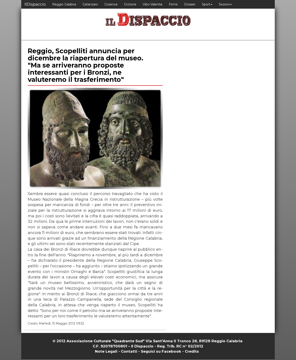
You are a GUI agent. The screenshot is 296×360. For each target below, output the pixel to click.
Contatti (129, 351)
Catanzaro (90, 4)
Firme (173, 4)
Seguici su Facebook (161, 351)
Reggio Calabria (64, 4)
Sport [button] (206, 4)
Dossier (189, 4)
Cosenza (110, 4)
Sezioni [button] (224, 4)
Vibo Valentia (152, 4)
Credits (192, 351)
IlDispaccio (35, 4)
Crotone (130, 4)
